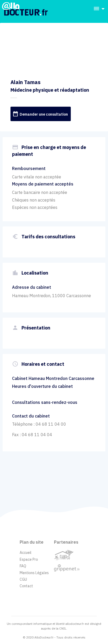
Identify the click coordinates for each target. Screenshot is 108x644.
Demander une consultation (40, 114)
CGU (23, 579)
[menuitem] (97, 8)
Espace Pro (29, 559)
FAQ (23, 566)
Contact (26, 586)
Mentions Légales (34, 572)
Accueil (25, 552)
